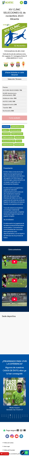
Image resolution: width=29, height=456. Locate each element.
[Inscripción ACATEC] (10, 2)
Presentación (6, 126)
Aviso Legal (6, 446)
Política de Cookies (8, 442)
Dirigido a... (5, 130)
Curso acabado (14, 118)
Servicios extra (19, 137)
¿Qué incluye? (6, 133)
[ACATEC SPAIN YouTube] (16, 436)
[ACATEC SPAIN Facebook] (7, 436)
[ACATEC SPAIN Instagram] (12, 436)
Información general (15, 130)
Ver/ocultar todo (19, 144)
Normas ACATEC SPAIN (9, 141)
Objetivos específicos (8, 137)
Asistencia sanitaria (8, 144)
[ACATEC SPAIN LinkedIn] (21, 436)
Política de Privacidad (9, 450)
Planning (19, 141)
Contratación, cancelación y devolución (13, 453)
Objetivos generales (17, 133)
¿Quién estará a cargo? (17, 126)
